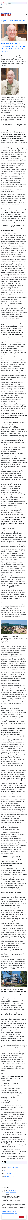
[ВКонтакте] (2, 1162)
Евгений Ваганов (9, 1176)
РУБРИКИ (7, 1217)
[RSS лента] (27, 14)
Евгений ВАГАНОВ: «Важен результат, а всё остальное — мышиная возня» (13, 47)
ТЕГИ (12, 1217)
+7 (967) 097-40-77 (13, 1190)
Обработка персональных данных (9, 1213)
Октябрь (8, 1173)
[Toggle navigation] (2, 9)
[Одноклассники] (5, 1162)
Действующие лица (12, 1167)
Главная (3, 20)
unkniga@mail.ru (11, 1192)
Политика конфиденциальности (9, 1211)
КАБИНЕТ (16, 1217)
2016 (5, 1170)
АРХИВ (21, 1217)
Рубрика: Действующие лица (17, 20)
